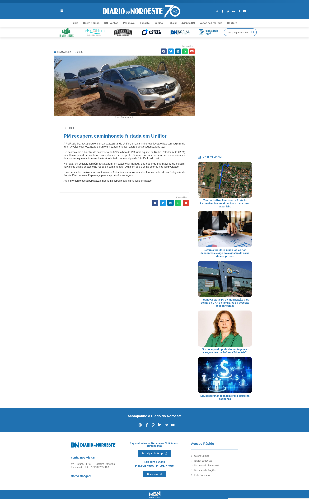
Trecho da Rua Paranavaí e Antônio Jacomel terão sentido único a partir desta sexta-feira (225, 203)
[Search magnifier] (253, 32)
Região (158, 23)
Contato (232, 23)
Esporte (145, 23)
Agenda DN (188, 23)
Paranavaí (129, 23)
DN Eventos (111, 23)
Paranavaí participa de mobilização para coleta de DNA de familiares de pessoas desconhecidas (225, 302)
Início (75, 23)
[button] (164, 51)
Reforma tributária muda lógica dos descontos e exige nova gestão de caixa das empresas (225, 253)
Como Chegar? (81, 476)
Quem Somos (91, 23)
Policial (172, 23)
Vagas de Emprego (211, 23)
